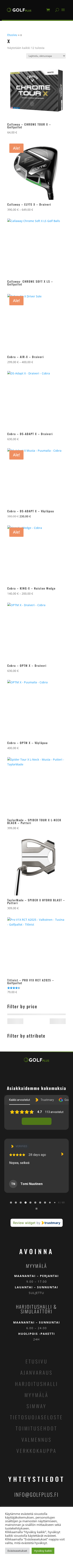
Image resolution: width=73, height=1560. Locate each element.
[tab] (11, 1202)
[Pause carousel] (36, 1209)
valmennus (36, 1439)
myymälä (36, 1394)
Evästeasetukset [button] (17, 1551)
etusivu (37, 1361)
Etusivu (12, 35)
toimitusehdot (36, 1428)
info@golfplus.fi (36, 1494)
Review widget (24, 1223)
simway (36, 1406)
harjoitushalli (36, 1383)
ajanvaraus (36, 1372)
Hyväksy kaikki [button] (43, 1551)
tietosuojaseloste (36, 1417)
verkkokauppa (36, 1450)
